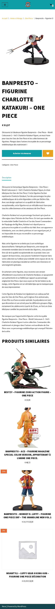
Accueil (4, 18)
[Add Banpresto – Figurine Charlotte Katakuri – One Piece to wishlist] (48, 153)
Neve (4, 606)
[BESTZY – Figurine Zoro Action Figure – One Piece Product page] (27, 368)
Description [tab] (6, 177)
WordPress (21, 606)
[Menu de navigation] (5, 5)
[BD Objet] (27, 4)
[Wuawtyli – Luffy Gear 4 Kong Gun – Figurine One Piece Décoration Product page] (27, 549)
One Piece (29, 18)
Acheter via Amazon (22, 153)
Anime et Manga (16, 18)
